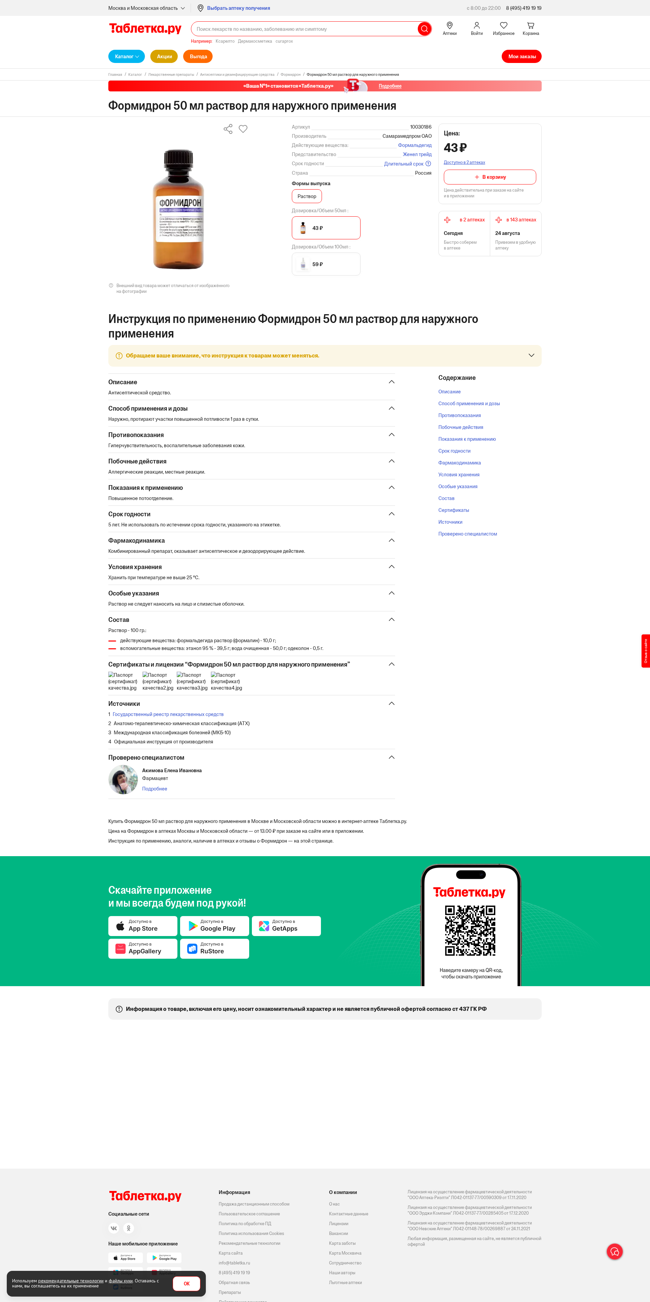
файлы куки (121, 1281)
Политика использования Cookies (251, 1233)
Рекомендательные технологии (249, 1243)
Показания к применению (467, 439)
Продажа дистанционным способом (254, 1204)
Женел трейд (417, 154)
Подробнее (154, 788)
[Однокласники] (128, 1228)
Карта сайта (231, 1253)
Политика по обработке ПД (245, 1224)
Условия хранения (459, 474)
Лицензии (338, 1224)
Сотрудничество (345, 1263)
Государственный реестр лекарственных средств (168, 714)
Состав (446, 498)
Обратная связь (234, 1282)
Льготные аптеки (345, 1282)
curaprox (284, 41)
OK (187, 1284)
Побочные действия (460, 427)
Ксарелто (225, 41)
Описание (449, 391)
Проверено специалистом (467, 533)
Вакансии (338, 1233)
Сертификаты (453, 510)
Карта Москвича (345, 1253)
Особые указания (458, 486)
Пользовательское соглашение (249, 1214)
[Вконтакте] (113, 1228)
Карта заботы (342, 1243)
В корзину (494, 177)
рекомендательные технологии (71, 1281)
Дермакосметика (255, 41)
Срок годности (454, 451)
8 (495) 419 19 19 (524, 8)
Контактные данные (348, 1214)
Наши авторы (342, 1273)
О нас (334, 1204)
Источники (450, 522)
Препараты (230, 1292)
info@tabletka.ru (234, 1263)
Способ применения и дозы (469, 403)
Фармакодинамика (459, 462)
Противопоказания (459, 415)
